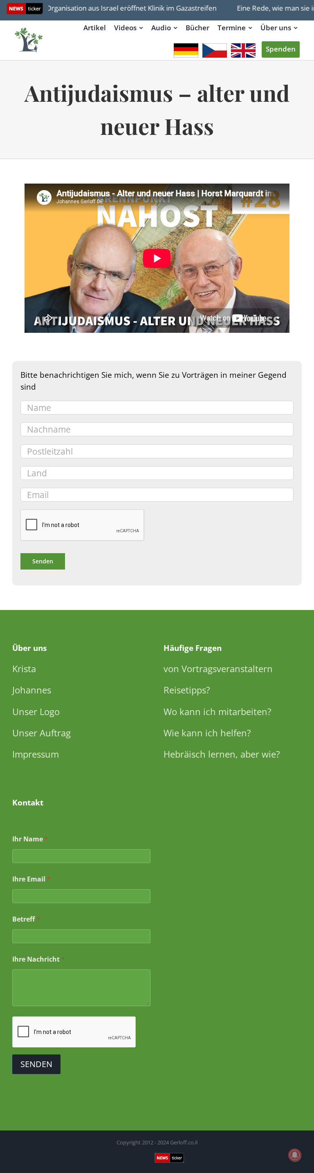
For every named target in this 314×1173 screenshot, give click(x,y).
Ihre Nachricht (38, 959)
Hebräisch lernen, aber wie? (222, 754)
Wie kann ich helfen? (207, 733)
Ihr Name (30, 839)
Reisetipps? (187, 690)
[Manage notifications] (294, 1155)
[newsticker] (29, 28)
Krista (24, 668)
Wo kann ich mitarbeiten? (217, 711)
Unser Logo (36, 711)
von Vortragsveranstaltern (218, 668)
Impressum (35, 754)
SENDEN (36, 1064)
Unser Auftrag (41, 733)
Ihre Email (31, 879)
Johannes (31, 690)
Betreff (26, 919)
